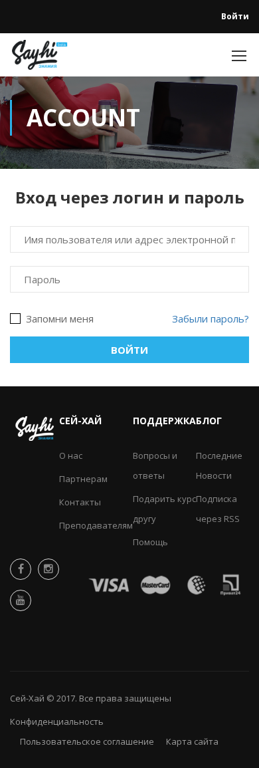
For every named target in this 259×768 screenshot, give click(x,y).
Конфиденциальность (57, 721)
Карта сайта (192, 741)
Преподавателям (96, 525)
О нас (70, 455)
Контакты (80, 502)
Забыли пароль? (210, 318)
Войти (235, 16)
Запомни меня (58, 318)
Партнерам (83, 479)
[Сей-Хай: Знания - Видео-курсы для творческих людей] (40, 58)
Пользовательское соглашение (87, 741)
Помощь (150, 542)
